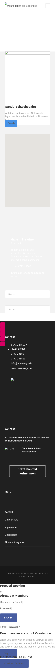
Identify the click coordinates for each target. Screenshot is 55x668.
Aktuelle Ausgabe (14, 542)
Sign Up (8, 653)
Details (11, 123)
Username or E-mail (11, 602)
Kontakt (9, 512)
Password (5, 608)
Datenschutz (11, 519)
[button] (27, 167)
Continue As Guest (14, 663)
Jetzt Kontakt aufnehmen (27, 471)
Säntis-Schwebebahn (20, 106)
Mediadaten (11, 535)
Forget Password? (10, 626)
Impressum (10, 527)
